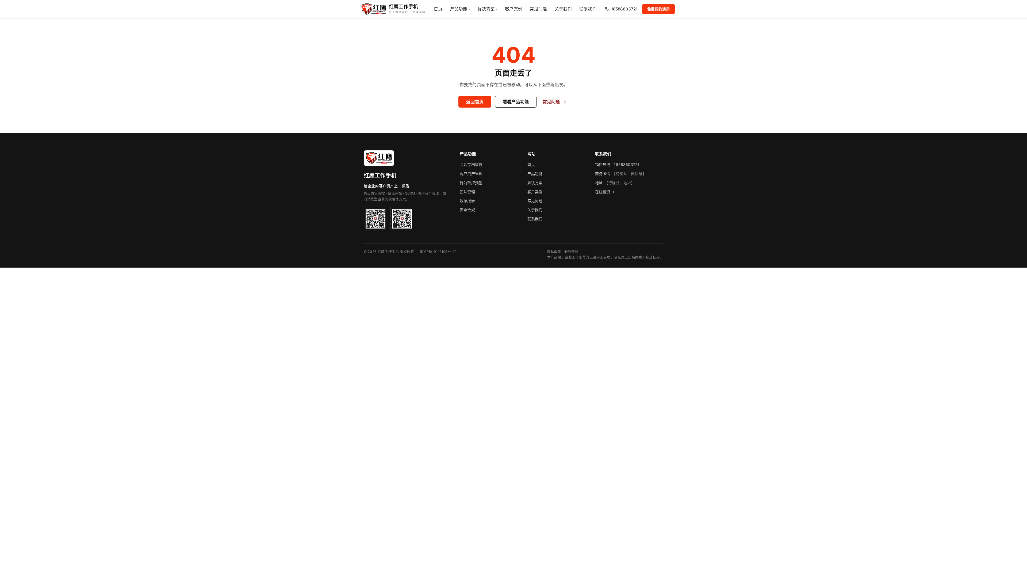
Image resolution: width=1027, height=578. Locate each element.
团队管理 (467, 191)
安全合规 (467, 209)
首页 (438, 9)
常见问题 (538, 9)
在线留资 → (605, 191)
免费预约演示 (658, 9)
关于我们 (563, 9)
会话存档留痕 (471, 164)
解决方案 (487, 9)
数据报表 (467, 200)
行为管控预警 (471, 182)
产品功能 (460, 9)
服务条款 (571, 252)
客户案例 (513, 9)
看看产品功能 (516, 101)
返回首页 (475, 101)
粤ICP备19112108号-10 (438, 252)
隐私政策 (554, 252)
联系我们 (588, 9)
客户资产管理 (471, 173)
